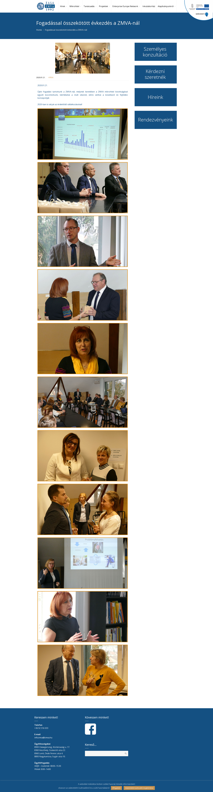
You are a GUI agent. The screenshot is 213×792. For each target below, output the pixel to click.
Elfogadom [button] (116, 788)
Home (39, 30)
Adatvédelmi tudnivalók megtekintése (139, 788)
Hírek (50, 77)
